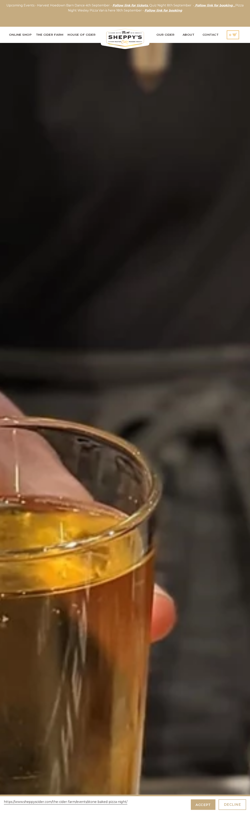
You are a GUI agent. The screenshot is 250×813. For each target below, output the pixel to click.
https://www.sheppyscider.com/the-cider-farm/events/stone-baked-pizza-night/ (65, 802)
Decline (232, 804)
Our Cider (165, 34)
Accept (203, 805)
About (189, 34)
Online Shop (20, 34)
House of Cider (82, 34)
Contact (211, 34)
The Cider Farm (49, 34)
